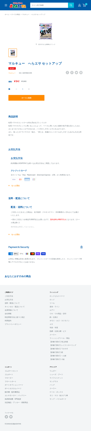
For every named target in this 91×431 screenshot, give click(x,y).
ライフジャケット (56, 378)
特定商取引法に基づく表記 (15, 317)
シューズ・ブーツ (56, 374)
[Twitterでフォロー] (6, 416)
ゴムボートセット (11, 371)
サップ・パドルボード (58, 399)
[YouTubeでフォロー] (11, 416)
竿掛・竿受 (54, 328)
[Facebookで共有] (67, 72)
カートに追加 (26, 98)
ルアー (52, 310)
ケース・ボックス (56, 392)
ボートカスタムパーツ (13, 388)
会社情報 (8, 314)
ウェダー (53, 371)
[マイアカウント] (79, 5)
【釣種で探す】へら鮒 (58, 356)
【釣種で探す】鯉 (56, 352)
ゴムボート (9, 374)
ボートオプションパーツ (14, 385)
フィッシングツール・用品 (60, 338)
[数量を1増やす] (28, 89)
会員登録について (11, 310)
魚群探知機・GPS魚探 (13, 399)
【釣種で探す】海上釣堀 (59, 342)
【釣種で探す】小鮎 (57, 359)
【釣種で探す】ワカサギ (59, 349)
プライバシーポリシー (13, 324)
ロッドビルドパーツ (57, 296)
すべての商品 (15, 14)
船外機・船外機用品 (12, 392)
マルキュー (12, 73)
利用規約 (8, 321)
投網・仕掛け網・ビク (58, 331)
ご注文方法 (9, 296)
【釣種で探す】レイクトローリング (63, 345)
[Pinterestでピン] (72, 72)
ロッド (52, 300)
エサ (51, 324)
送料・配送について (12, 303)
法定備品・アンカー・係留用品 (16, 402)
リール (52, 303)
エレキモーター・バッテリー (15, 395)
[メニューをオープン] (6, 5)
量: (9, 89)
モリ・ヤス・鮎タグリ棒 (59, 395)
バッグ (52, 385)
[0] (84, 5)
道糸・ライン (55, 307)
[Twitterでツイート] (76, 72)
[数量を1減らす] (16, 89)
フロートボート (10, 381)
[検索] (71, 5)
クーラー (53, 335)
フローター (9, 378)
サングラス (54, 381)
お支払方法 (9, 300)
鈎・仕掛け (54, 317)
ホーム (7, 14)
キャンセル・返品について (15, 307)
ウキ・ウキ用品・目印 (58, 314)
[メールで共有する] (81, 72)
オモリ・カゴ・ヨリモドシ (60, 321)
